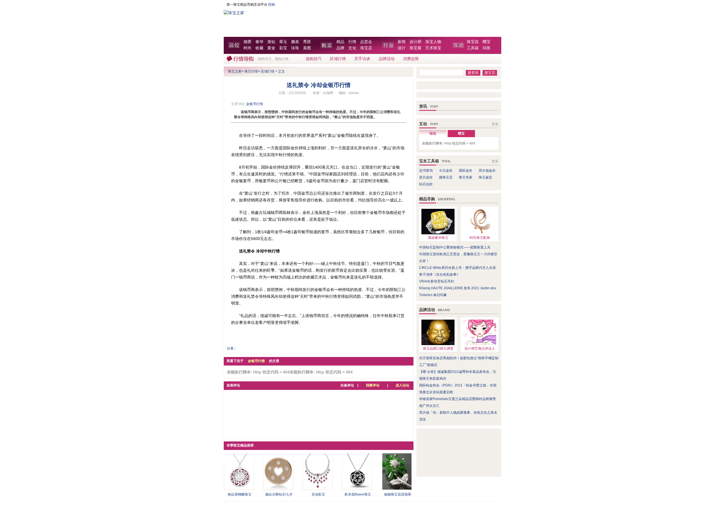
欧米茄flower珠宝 (358, 494)
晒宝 (487, 42)
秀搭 (307, 42)
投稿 (271, 5)
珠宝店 (366, 48)
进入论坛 (402, 385)
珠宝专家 (465, 177)
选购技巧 (313, 59)
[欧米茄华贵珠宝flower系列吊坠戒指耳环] (357, 488)
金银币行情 (254, 104)
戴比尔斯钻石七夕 (279, 494)
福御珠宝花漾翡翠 (397, 494)
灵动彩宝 (318, 494)
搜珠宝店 (446, 177)
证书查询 (426, 171)
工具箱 (473, 48)
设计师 (415, 42)
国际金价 (465, 171)
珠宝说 (473, 42)
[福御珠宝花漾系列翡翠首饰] (396, 488)
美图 (307, 48)
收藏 (259, 48)
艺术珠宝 (433, 48)
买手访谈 (362, 59)
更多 (495, 124)
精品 (340, 42)
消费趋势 (411, 59)
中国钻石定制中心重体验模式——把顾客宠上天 (455, 247)
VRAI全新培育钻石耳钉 (436, 281)
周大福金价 (487, 171)
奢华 (259, 42)
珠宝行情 (251, 71)
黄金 (271, 48)
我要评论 (372, 385)
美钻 (271, 42)
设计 (402, 48)
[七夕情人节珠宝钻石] (278, 488)
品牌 (340, 48)
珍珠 (295, 48)
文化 (352, 48)
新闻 (402, 42)
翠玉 (283, 42)
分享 (230, 348)
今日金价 (446, 171)
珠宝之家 (235, 71)
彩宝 (283, 48)
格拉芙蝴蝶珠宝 (239, 494)
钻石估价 (426, 184)
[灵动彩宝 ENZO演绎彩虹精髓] (317, 488)
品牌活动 (387, 59)
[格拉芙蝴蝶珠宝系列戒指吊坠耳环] (238, 488)
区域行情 (338, 59)
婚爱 (247, 42)
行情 (352, 42)
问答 (487, 48)
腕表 (295, 42)
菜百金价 (426, 177)
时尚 (247, 48)
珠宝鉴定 (485, 177)
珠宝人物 (433, 42)
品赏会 (366, 42)
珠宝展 (415, 48)
